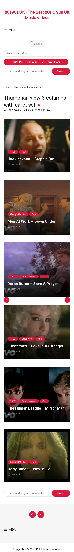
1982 (13, 276)
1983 (13, 152)
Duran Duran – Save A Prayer (33, 283)
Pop (24, 152)
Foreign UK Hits (18, 214)
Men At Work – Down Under (31, 221)
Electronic (27, 339)
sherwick (16, 164)
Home (7, 87)
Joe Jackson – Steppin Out (31, 159)
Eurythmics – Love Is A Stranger (36, 346)
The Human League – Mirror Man (36, 408)
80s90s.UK (31, 549)
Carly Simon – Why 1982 (29, 469)
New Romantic (29, 276)
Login (39, 43)
